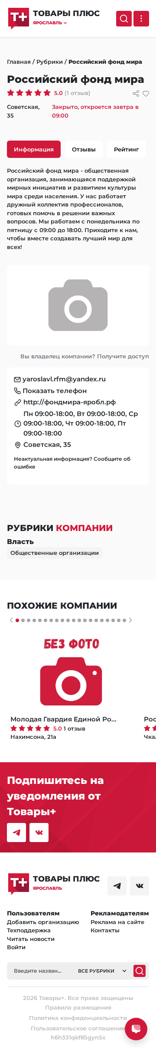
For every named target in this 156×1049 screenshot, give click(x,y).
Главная (19, 61)
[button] (66, 23)
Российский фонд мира (105, 61)
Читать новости (31, 938)
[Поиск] (124, 18)
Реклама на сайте (117, 921)
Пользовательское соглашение (78, 1028)
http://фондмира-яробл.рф (69, 402)
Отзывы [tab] (84, 149)
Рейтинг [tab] (126, 149)
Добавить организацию (43, 921)
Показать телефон (55, 391)
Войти (16, 947)
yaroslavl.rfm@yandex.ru (64, 379)
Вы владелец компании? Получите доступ (84, 356)
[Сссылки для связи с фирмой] (136, 93)
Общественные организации (54, 552)
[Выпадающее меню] (141, 18)
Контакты (105, 930)
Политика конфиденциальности (78, 1017)
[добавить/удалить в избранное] (146, 93)
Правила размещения (78, 1007)
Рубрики (49, 61)
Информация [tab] (34, 149)
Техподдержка (29, 930)
